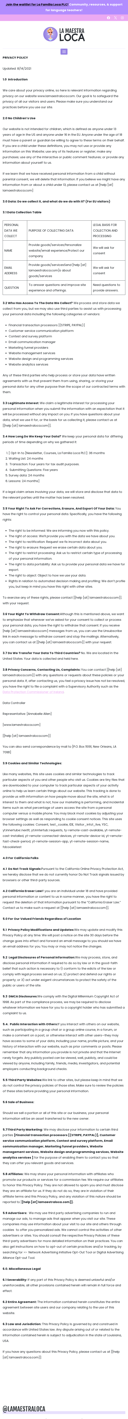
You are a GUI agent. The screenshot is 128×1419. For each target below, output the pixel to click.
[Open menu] (64, 51)
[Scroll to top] (120, 1406)
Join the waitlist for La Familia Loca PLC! (37, 4)
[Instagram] (122, 18)
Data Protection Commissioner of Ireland (33, 692)
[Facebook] (109, 18)
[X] (115, 18)
